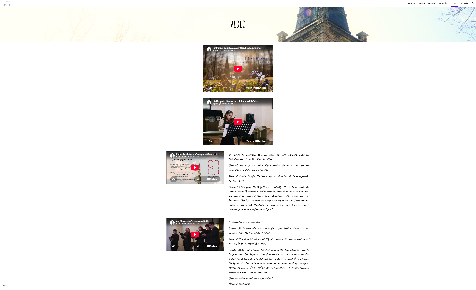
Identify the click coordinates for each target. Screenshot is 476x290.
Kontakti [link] (465, 3)
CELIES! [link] (421, 3)
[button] (473, 3)
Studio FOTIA (257, 267)
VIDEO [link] (454, 3)
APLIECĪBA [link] (443, 3)
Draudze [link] (411, 3)
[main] (238, 24)
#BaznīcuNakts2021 (239, 284)
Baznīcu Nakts (236, 228)
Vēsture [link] (431, 3)
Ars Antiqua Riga (245, 259)
